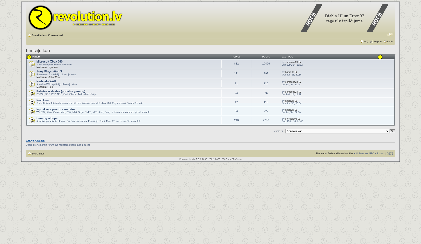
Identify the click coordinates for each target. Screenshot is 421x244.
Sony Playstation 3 (49, 71)
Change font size (390, 34)
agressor (53, 67)
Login (390, 41)
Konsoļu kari (55, 35)
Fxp (51, 87)
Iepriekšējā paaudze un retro (55, 109)
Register (377, 41)
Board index (39, 35)
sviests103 (291, 118)
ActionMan (54, 77)
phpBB (195, 159)
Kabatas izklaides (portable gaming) (60, 91)
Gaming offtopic (47, 118)
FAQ (366, 41)
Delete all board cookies (340, 153)
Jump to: (279, 131)
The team (321, 153)
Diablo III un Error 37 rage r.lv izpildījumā (344, 18)
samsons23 (291, 62)
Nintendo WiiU (46, 81)
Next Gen (42, 100)
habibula (289, 72)
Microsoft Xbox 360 (49, 61)
